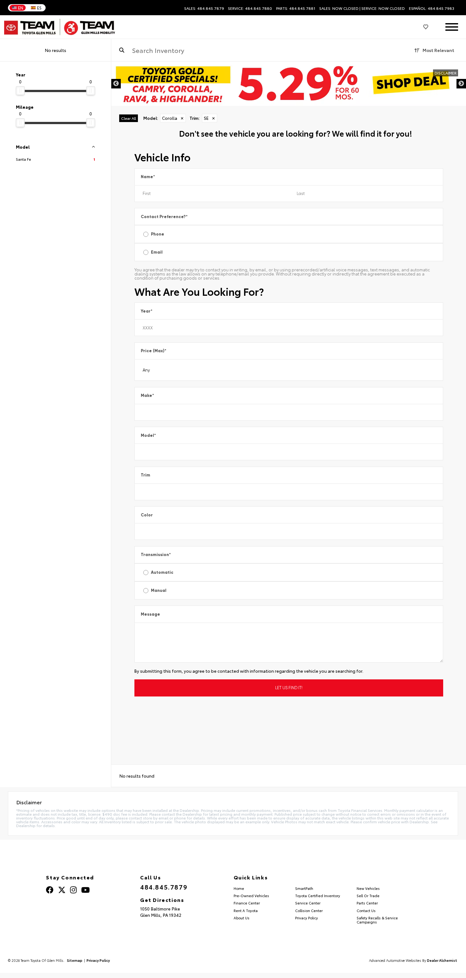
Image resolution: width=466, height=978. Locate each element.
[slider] (20, 90)
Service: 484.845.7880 (250, 8)
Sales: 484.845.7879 (204, 8)
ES (39, 7)
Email (157, 252)
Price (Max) (153, 350)
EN (20, 7)
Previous (116, 83)
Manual (158, 590)
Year (146, 311)
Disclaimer (445, 72)
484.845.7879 (163, 887)
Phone (157, 234)
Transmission (156, 554)
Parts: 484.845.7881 (295, 8)
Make (147, 395)
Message (150, 614)
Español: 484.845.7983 (431, 8)
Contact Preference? (164, 216)
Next (461, 83)
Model (148, 435)
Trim (145, 475)
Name (148, 176)
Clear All (128, 118)
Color (147, 515)
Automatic (162, 572)
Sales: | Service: (362, 8)
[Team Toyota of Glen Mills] (59, 27)
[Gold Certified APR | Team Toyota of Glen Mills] (288, 84)
